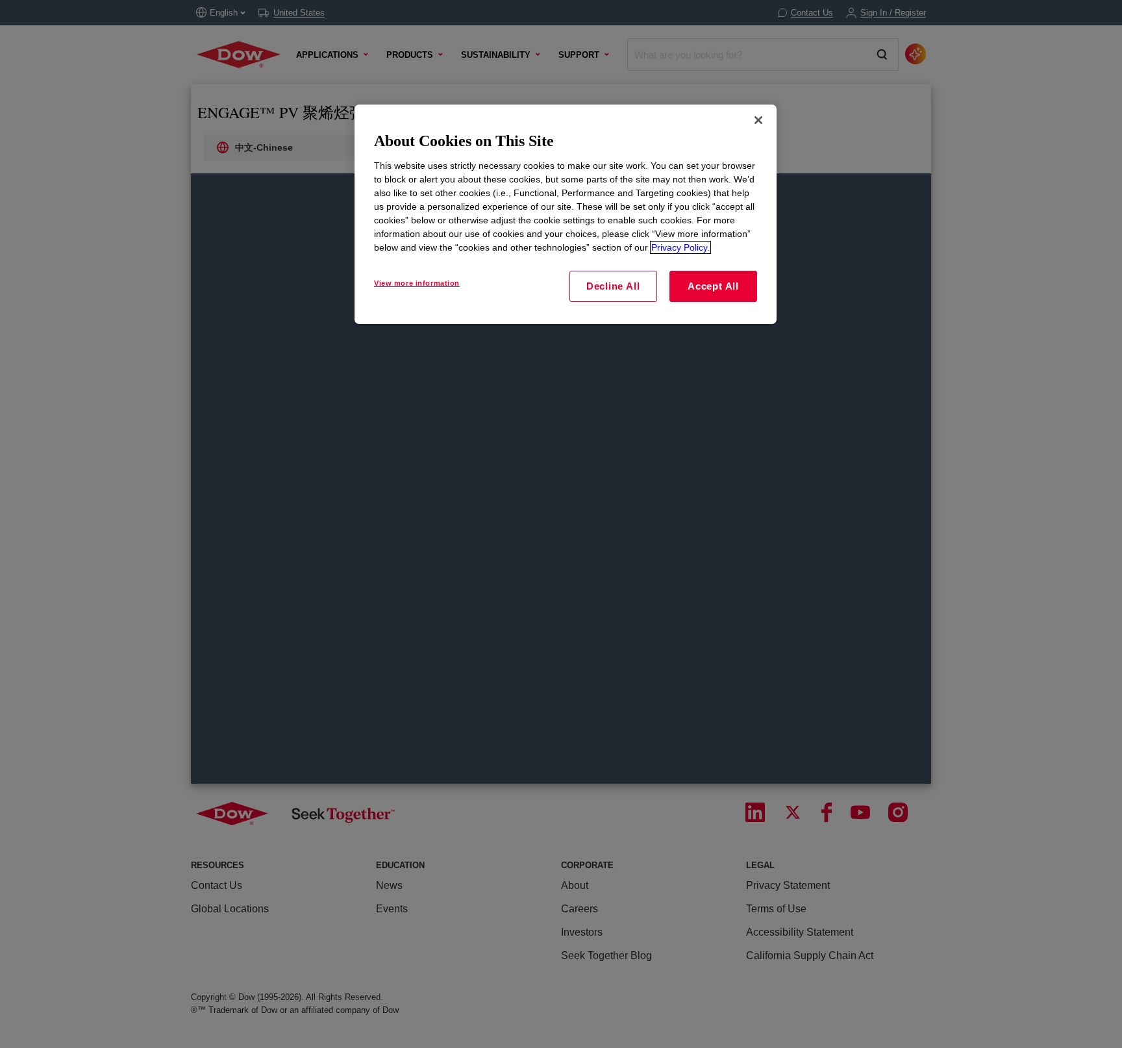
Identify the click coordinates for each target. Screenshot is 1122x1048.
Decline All (613, 286)
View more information (417, 283)
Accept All (713, 286)
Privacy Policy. (680, 247)
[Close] (758, 120)
